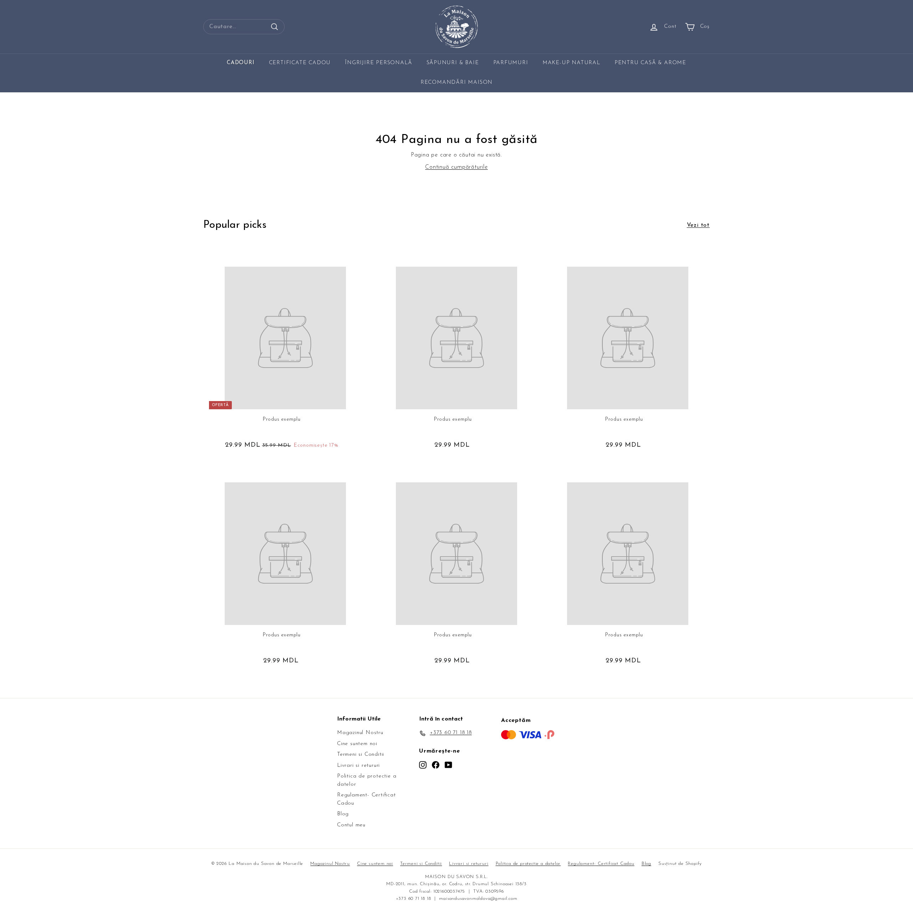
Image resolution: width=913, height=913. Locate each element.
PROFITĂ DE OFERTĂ (456, 482)
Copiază (482, 454)
